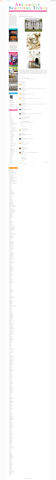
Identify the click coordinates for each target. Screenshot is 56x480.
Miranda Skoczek (11, 364)
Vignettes (10, 462)
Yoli (21, 137)
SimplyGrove (11, 94)
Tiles (9, 448)
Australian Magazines (11, 193)
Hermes (10, 318)
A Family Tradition (11, 171)
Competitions (10, 257)
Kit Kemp (10, 341)
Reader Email (10, 417)
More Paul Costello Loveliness (13, 144)
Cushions (10, 264)
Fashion (10, 290)
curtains (10, 263)
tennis (10, 445)
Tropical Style (10, 454)
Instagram (10, 332)
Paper (10, 394)
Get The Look (10, 309)
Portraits (10, 409)
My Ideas (10, 372)
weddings (10, 468)
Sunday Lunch (10, 438)
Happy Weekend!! (12, 133)
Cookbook (10, 259)
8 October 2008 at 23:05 (23, 90)
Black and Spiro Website (11, 211)
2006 (10, 165)
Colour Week (10, 256)
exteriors (10, 285)
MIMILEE (22, 112)
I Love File (22, 78)
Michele (22, 108)
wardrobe (10, 466)
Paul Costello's (37, 69)
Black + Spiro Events (11, 205)
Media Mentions (11, 358)
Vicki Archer (10, 461)
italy (9, 335)
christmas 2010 (11, 244)
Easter (10, 277)
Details (10, 271)
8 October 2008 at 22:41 (23, 85)
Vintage (10, 463)
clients (10, 250)
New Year (10, 381)
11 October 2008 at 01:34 (24, 159)
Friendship (10, 302)
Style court (10, 435)
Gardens (10, 308)
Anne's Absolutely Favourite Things (13, 143)
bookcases (10, 223)
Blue (9, 220)
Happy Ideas (10, 314)
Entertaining (10, 282)
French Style (10, 300)
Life (9, 345)
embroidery (10, 280)
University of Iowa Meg (24, 128)
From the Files (10, 303)
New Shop (10, 380)
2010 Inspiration (11, 169)
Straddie (10, 433)
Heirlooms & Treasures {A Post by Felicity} (13, 130)
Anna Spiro (11, 14)
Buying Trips (10, 230)
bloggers (10, 217)
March (10, 353)
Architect (10, 187)
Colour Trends (10, 255)
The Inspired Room (12, 104)
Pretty (10, 147)
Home (33, 162)
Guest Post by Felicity (12, 134)
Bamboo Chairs (11, 196)
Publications (10, 413)
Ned (9, 378)
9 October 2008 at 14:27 (23, 139)
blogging (10, 218)
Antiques (10, 185)
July (10, 156)
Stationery (10, 432)
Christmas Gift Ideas (11, 246)
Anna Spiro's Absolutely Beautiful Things (13, 182)
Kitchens (10, 342)
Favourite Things (11, 291)
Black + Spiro (10, 204)
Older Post (46, 162)
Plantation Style (11, 405)
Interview (10, 334)
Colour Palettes (11, 253)
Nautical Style (10, 377)
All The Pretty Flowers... (12, 145)
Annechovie (10, 184)
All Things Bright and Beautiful (12, 177)
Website (10, 467)
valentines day (10, 458)
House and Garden (11, 323)
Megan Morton (11, 359)
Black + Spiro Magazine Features (12, 206)
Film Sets (10, 294)
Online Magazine (11, 388)
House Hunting (11, 324)
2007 (10, 164)
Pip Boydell (10, 404)
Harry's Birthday (11, 316)
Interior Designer (11, 333)
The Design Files (11, 100)
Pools (10, 406)
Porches (10, 407)
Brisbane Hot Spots (11, 227)
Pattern (10, 399)
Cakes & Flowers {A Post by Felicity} (13, 124)
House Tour (10, 325)
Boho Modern (10, 222)
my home (10, 371)
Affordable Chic (11, 175)
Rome (10, 420)
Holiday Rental (11, 319)
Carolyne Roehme (11, 236)
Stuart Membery (11, 434)
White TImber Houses (11, 471)
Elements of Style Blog (12, 102)
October (11, 121)
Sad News (10, 423)
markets (10, 354)
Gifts (9, 310)
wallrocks (10, 465)
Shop (9, 426)
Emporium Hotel (11, 281)
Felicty (10, 293)
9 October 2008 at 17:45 (23, 144)
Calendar (10, 232)
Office (10, 385)
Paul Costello (23, 75)
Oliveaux (22, 133)
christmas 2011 (11, 245)
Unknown (22, 92)
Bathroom (10, 198)
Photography (31, 78)
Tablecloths (10, 440)
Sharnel (22, 151)
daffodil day (10, 265)
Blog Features (10, 214)
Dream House (10, 275)
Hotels (10, 322)
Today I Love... (11, 132)
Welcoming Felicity (12, 135)
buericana (22, 83)
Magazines (10, 352)
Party (9, 396)
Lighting (10, 346)
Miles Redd (10, 363)
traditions (10, 450)
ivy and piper (10, 336)
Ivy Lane (22, 87)
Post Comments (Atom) (24, 163)
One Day (10, 387)
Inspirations (28, 78)
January (11, 163)
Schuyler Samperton (11, 425)
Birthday (10, 203)
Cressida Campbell (11, 262)
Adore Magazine (11, 174)
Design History (11, 268)
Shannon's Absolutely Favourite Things (13, 152)
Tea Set (10, 443)
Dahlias (10, 266)
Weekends (10, 469)
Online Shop (10, 389)
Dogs (10, 272)
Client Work (10, 249)
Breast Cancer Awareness (12, 226)
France (10, 299)
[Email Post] (27, 77)
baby (9, 195)
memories (10, 361)
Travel (10, 451)
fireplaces (10, 295)
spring (10, 429)
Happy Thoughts (11, 315)
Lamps (10, 343)
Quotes (10, 415)
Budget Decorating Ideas (12, 229)
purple (10, 414)
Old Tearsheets (10, 386)
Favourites (10, 292)
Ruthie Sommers (11, 422)
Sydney (10, 439)
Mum (10, 367)
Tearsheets (10, 444)
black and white (11, 212)
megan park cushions (11, 360)
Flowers (10, 298)
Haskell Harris (10, 317)
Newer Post (21, 162)
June (10, 157)
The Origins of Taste (11, 447)
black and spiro (11, 208)
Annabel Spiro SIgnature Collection (13, 183)
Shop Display (10, 427)
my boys (10, 368)
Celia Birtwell (10, 237)
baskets (10, 197)
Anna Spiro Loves (11, 180)
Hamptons (10, 313)
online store (10, 390)
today (10, 449)
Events (10, 284)
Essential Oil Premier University (24, 121)
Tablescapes (10, 441)
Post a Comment (22, 160)
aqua (9, 186)
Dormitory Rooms (11, 274)
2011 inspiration (11, 170)
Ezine (10, 286)
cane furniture (10, 235)
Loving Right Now (11, 351)
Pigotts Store (10, 402)
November (11, 120)
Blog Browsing (11, 213)
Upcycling (10, 457)
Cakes (10, 231)
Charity (10, 240)
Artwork (10, 190)
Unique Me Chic (11, 456)
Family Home (10, 289)
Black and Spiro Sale (11, 210)
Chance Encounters (11, 238)
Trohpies (10, 453)
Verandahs (10, 460)
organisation (10, 391)
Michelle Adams (11, 362)
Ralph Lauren (10, 416)
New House (10, 379)
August (11, 155)
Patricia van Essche (11, 398)
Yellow (10, 474)
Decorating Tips (11, 267)
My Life (10, 373)
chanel (10, 239)
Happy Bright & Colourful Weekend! (13, 150)
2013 (10, 112)
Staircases (10, 431)
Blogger (31, 478)
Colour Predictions (11, 254)
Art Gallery (10, 188)
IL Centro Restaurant (11, 328)
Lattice (10, 344)
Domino (10, 273)
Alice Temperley (11, 176)
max (9, 355)
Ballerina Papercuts (12, 153)
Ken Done (10, 340)
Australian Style (11, 194)
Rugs (9, 421)
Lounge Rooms (11, 349)
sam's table (10, 424)
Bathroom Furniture (12, 122)
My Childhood (10, 369)
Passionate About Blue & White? (13, 123)
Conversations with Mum (12, 258)
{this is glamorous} (12, 106)
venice (10, 459)
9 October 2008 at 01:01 (23, 100)
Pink (9, 403)
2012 (10, 113)
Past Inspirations (11, 397)
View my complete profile (11, 26)
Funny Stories (10, 307)
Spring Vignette (11, 430)
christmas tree (10, 247)
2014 (10, 111)
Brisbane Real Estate (11, 228)
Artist (10, 189)
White (33, 78)
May (10, 158)
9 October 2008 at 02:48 (23, 114)
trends (10, 452)
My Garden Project (11, 370)
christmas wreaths (11, 248)
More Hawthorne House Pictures (13, 131)
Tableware (10, 442)
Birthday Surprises (12, 148)
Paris (9, 395)
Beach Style (10, 199)
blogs (10, 219)
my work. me (10, 376)
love (9, 350)
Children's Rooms (11, 241)
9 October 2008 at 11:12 (23, 126)
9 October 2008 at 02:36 (23, 110)
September (11, 154)
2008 (10, 118)
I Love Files (25, 78)
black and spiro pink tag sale (12, 209)
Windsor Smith (11, 472)
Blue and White (11, 221)
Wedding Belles (11, 136)
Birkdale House (11, 202)
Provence (10, 412)
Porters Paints (10, 408)
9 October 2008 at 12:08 (23, 130)
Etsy (9, 283)
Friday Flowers (11, 301)
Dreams (10, 276)
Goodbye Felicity (12, 146)
